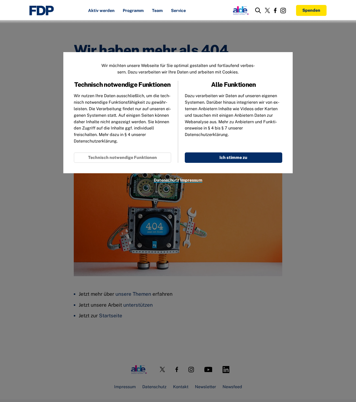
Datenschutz (166, 180)
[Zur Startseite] (41, 10)
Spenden (311, 10)
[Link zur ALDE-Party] (240, 10)
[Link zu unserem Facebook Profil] (275, 10)
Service (178, 11)
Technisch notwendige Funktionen (122, 157)
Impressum (191, 180)
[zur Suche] (258, 10)
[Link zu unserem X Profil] (267, 10)
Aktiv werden (101, 11)
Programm (133, 11)
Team (157, 11)
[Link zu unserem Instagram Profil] (283, 10)
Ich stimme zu (233, 157)
